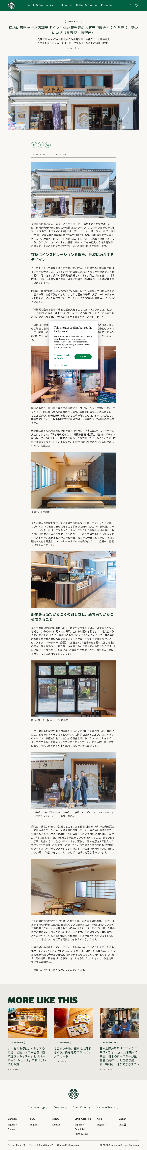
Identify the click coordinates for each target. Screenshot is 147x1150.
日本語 (122, 1125)
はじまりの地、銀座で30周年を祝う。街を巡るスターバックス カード (72, 1052)
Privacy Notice (60, 365)
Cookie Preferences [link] (68, 1145)
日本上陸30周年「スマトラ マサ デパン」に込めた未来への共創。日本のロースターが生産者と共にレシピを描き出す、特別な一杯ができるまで (119, 1056)
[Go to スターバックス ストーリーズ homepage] (11, 5)
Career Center (80, 1107)
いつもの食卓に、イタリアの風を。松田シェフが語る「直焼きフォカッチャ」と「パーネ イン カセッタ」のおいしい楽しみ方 (27, 1056)
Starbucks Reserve (106, 1107)
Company (59, 1107)
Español (79, 1129)
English (11, 1125)
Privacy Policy (15, 1145)
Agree (83, 357)
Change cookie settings (62, 356)
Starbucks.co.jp (36, 1107)
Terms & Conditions (40, 1145)
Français (12, 1129)
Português (80, 1134)
